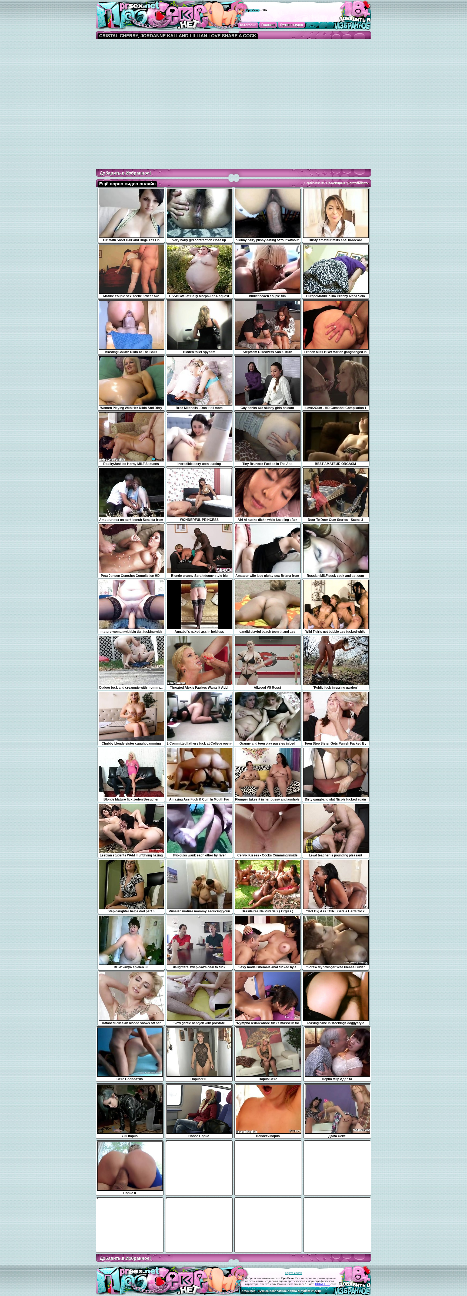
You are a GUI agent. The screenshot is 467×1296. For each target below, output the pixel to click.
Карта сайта (293, 1273)
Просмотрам (335, 183)
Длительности (358, 183)
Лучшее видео (291, 25)
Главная (268, 25)
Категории (248, 25)
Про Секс (252, 10)
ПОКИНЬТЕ (322, 1283)
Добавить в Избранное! (125, 173)
